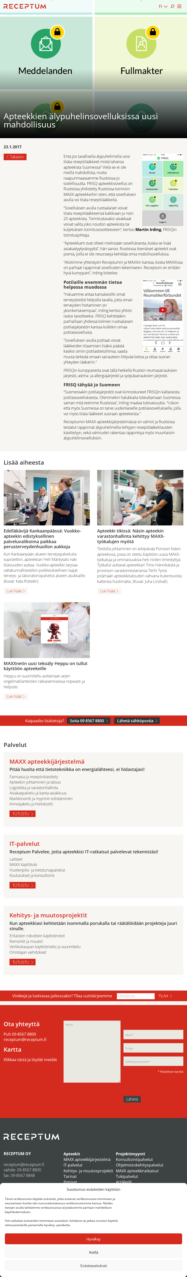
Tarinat (70, 1176)
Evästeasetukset (93, 1265)
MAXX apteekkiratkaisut (137, 1171)
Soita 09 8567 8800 (87, 720)
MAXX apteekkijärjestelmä (87, 1159)
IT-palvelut (73, 1165)
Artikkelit (124, 1182)
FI (160, 6)
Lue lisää (14, 591)
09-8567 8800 (24, 1034)
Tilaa (163, 996)
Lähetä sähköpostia (135, 720)
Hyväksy (93, 1239)
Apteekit (72, 1154)
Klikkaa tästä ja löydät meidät (30, 1059)
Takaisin (17, 156)
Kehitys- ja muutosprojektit (88, 1171)
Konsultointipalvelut (134, 1159)
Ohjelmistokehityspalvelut (139, 1165)
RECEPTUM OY (17, 1153)
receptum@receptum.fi (25, 1039)
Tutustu (20, 814)
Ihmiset (70, 1182)
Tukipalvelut (127, 1176)
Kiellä (93, 1252)
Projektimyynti (130, 1154)
